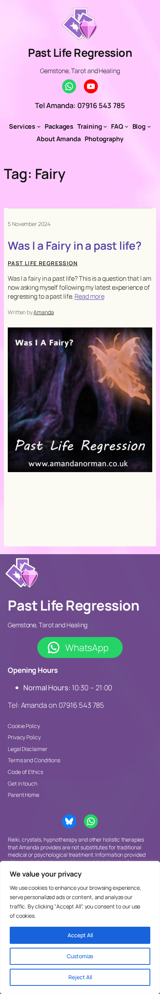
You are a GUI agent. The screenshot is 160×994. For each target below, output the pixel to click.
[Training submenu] (105, 126)
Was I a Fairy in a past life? (74, 246)
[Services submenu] (39, 126)
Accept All (80, 935)
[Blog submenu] (149, 126)
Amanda (43, 312)
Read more (89, 296)
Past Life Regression (80, 52)
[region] (80, 927)
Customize (80, 956)
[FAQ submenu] (127, 126)
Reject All (80, 977)
